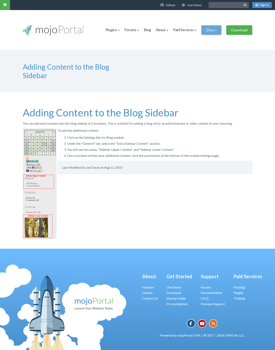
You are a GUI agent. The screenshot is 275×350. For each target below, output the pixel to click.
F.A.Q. (205, 298)
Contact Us (150, 298)
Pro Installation (177, 304)
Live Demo (194, 5)
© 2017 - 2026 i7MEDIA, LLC (224, 335)
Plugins (111, 30)
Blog (147, 30)
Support (210, 276)
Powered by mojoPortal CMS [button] (180, 335)
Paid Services (183, 30)
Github (170, 5)
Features (148, 287)
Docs (210, 30)
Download (239, 30)
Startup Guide (176, 298)
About (161, 30)
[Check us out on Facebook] (191, 323)
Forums (130, 30)
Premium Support (213, 304)
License (147, 293)
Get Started (179, 276)
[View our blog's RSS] (213, 323)
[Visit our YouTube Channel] (202, 323)
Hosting (239, 287)
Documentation (211, 293)
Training (239, 298)
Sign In (264, 5)
